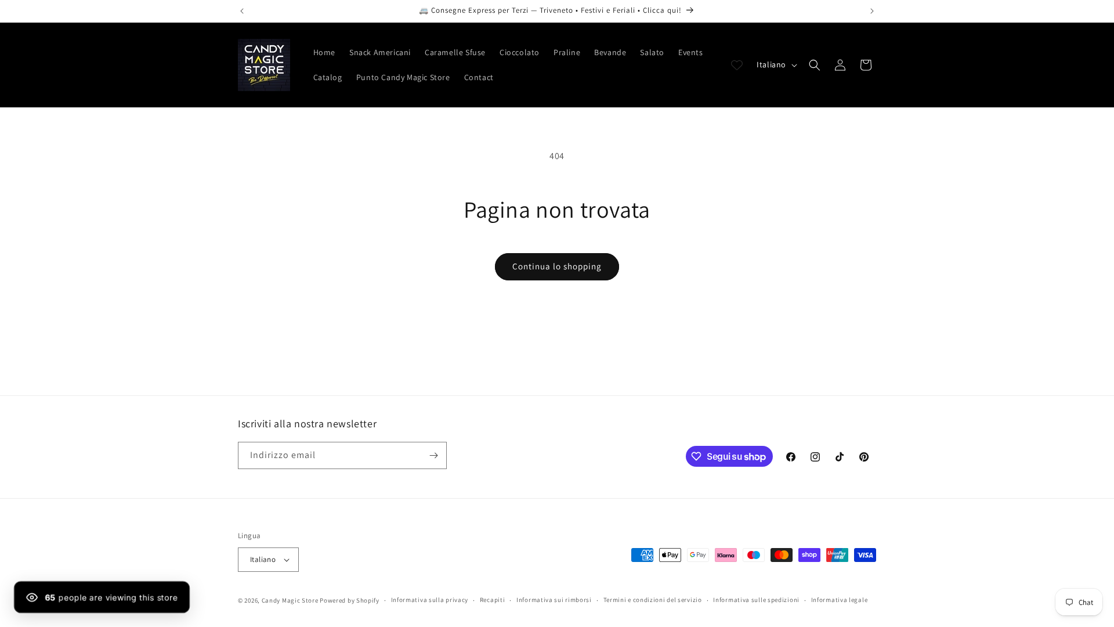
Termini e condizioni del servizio (652, 600)
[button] (814, 65)
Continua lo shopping (557, 266)
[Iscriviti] (433, 455)
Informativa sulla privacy (430, 600)
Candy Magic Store (290, 600)
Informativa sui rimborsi (554, 600)
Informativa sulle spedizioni (756, 600)
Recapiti (492, 600)
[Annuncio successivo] (872, 11)
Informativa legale (839, 600)
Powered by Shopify (349, 600)
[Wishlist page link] (737, 65)
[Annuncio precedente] (242, 11)
